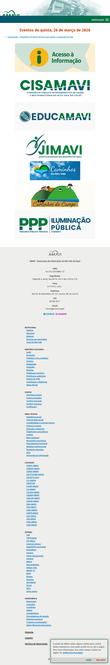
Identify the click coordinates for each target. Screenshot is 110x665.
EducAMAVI (31, 550)
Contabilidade (32, 613)
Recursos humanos (34, 619)
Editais (29, 610)
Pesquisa (29, 632)
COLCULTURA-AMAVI (35, 474)
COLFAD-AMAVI (32, 492)
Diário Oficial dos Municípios (38, 625)
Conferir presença (34, 404)
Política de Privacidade (36, 644)
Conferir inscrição (34, 401)
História (29, 330)
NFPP (28, 573)
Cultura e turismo (33, 426)
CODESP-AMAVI (33, 469)
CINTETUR (30, 483)
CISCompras (31, 538)
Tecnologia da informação (37, 455)
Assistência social (33, 417)
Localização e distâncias (36, 382)
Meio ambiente (32, 438)
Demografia (31, 364)
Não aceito (100, 660)
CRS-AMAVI (31, 519)
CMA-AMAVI (31, 504)
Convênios (31, 607)
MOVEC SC (30, 570)
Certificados (31, 407)
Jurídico (29, 435)
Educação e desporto (35, 429)
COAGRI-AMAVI (32, 495)
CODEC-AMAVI (32, 465)
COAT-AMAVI (31, 525)
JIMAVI (29, 562)
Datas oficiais (32, 385)
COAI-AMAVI (31, 522)
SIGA (28, 452)
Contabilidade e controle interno (40, 423)
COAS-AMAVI (31, 510)
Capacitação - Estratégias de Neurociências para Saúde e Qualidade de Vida (40, 37)
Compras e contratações (36, 622)
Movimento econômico (36, 441)
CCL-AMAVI (31, 480)
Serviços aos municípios (36, 339)
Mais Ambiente (32, 565)
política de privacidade (72, 653)
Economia (30, 355)
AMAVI (56, 11)
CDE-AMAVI (31, 516)
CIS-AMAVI (30, 541)
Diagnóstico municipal (36, 547)
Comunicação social (34, 420)
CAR (28, 535)
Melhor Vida (31, 568)
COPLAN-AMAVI (33, 498)
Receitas (30, 370)
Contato (29, 638)
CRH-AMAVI (31, 507)
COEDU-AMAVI (32, 471)
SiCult (29, 585)
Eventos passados (34, 398)
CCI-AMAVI (31, 489)
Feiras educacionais (34, 556)
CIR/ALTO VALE (32, 477)
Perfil (28, 352)
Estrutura (30, 333)
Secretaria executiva (35, 449)
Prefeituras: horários (35, 373)
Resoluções (31, 601)
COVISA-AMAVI (32, 501)
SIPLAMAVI (31, 582)
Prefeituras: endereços (36, 376)
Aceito (89, 660)
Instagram (62, 314)
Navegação (98, 20)
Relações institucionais (36, 446)
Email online (31, 591)
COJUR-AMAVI (32, 513)
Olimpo (29, 576)
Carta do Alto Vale (34, 342)
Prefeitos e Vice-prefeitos (37, 358)
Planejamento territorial (36, 443)
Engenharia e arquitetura (37, 432)
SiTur (28, 588)
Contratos (30, 604)
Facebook (50, 314)
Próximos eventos (34, 395)
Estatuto (30, 336)
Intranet (29, 559)
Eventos (29, 361)
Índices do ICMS (33, 379)
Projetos (30, 579)
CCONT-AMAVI (32, 486)
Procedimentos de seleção (37, 616)
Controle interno (33, 544)
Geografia (30, 367)
